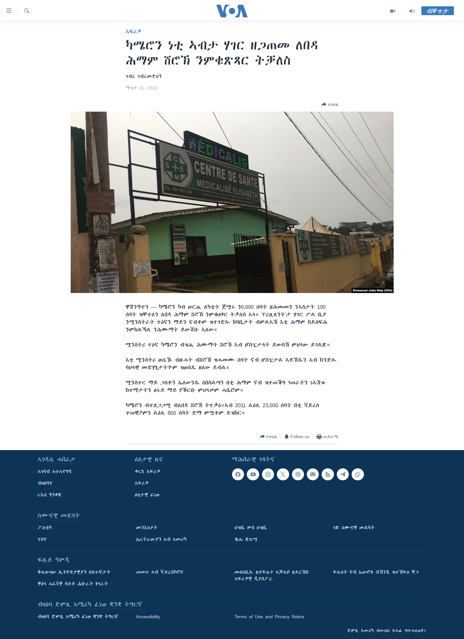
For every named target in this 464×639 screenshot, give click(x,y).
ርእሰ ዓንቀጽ (50, 495)
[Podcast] (298, 474)
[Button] (329, 104)
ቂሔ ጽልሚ (246, 539)
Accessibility (148, 616)
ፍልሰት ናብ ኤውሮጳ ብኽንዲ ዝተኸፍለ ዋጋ (376, 572)
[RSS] (328, 474)
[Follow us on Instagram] (268, 474)
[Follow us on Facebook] (238, 474)
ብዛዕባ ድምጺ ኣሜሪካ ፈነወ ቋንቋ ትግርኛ (78, 616)
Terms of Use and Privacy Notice (269, 616)
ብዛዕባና (45, 483)
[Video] (392, 11)
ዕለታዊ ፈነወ (147, 495)
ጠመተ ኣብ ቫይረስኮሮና (159, 572)
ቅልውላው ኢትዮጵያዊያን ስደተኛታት (74, 572)
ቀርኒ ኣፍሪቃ (147, 471)
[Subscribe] (313, 474)
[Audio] (411, 11)
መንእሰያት (146, 528)
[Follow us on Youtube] (253, 474)
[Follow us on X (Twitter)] (283, 474)
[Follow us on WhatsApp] (358, 474)
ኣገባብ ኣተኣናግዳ (55, 471)
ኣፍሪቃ (133, 31)
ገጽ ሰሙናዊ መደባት (353, 528)
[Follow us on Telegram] (343, 474)
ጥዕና (42, 539)
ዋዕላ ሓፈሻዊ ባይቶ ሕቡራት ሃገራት (73, 584)
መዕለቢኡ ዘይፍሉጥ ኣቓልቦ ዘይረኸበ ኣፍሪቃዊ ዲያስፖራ (271, 575)
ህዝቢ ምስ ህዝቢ (251, 528)
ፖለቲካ (45, 528)
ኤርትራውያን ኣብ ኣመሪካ (161, 539)
